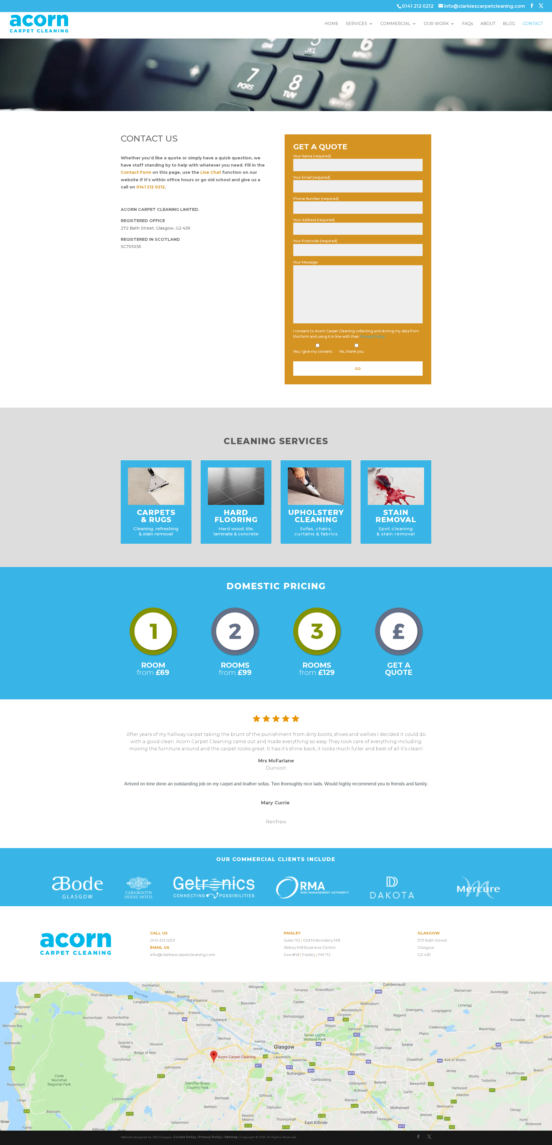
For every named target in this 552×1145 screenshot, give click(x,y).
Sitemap (231, 1137)
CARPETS (156, 512)
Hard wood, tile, (236, 528)
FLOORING (236, 519)
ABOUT (487, 24)
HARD (236, 512)
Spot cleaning (396, 528)
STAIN (396, 512)
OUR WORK (436, 24)
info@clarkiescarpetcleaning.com (182, 954)
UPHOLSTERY (316, 512)
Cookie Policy (184, 1137)
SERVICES (356, 24)
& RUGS (156, 519)
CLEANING (316, 519)
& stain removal (396, 534)
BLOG (509, 24)
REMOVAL (395, 519)
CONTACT (533, 24)
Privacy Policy (372, 336)
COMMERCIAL (395, 24)
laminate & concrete (235, 534)
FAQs (467, 24)
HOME (331, 24)
